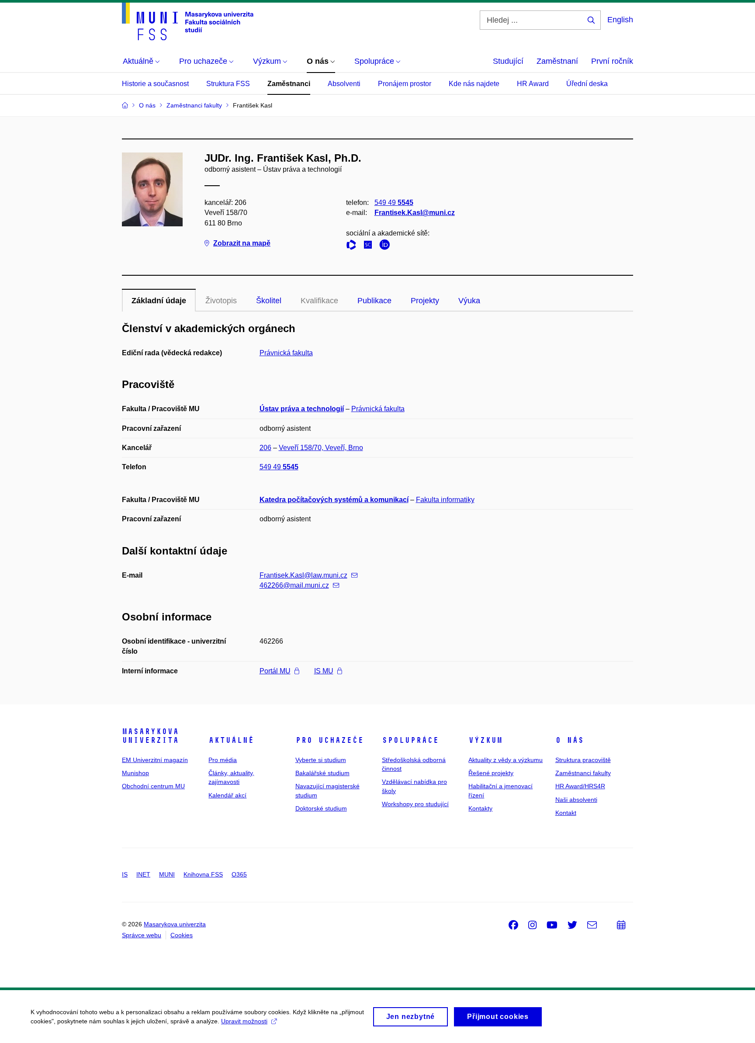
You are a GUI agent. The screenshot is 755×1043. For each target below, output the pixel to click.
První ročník (612, 61)
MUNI (167, 874)
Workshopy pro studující (415, 803)
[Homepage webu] (187, 21)
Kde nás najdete (474, 83)
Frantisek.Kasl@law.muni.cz (303, 575)
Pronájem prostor (404, 83)
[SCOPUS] (370, 246)
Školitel (268, 300)
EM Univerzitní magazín (155, 759)
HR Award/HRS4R (580, 786)
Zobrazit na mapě (241, 243)
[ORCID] (386, 246)
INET (143, 874)
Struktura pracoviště (583, 759)
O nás (569, 740)
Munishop (135, 772)
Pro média (222, 759)
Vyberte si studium (320, 759)
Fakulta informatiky (445, 499)
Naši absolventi (576, 799)
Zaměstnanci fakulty (583, 772)
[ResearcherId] (353, 246)
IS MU (323, 671)
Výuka (469, 300)
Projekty (425, 300)
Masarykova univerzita (150, 736)
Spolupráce (410, 740)
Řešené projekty (490, 772)
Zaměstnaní (557, 61)
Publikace (374, 300)
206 (265, 447)
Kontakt (565, 812)
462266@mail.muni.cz (294, 585)
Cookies (181, 935)
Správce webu (141, 935)
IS (125, 874)
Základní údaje (159, 300)
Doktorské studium (321, 808)
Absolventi (344, 83)
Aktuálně (231, 740)
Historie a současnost (155, 83)
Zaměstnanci (288, 83)
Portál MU (275, 671)
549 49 (393, 202)
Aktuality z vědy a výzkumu (505, 759)
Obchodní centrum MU (153, 786)
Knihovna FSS (203, 874)
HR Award (533, 83)
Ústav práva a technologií (302, 408)
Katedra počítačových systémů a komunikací (334, 499)
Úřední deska (587, 83)
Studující (508, 61)
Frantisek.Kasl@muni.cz (414, 212)
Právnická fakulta (286, 353)
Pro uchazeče (329, 740)
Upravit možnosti (244, 1021)
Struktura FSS (228, 83)
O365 (239, 874)
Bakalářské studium (322, 772)
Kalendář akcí (227, 795)
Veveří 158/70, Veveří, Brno (321, 447)
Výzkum (485, 740)
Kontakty (480, 808)
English (620, 19)
